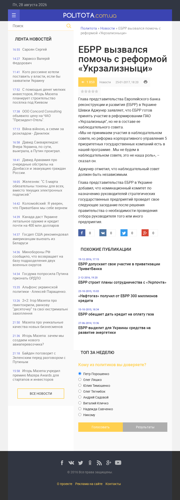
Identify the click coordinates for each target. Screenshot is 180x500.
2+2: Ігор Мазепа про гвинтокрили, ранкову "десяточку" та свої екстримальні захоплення (40, 307)
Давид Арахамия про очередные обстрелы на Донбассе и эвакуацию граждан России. (39, 166)
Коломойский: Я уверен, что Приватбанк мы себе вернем (40, 205)
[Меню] (14, 15)
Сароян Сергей (30, 49)
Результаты (145, 427)
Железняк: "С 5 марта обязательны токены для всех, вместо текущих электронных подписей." (38, 188)
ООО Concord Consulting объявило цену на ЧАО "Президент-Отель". (37, 115)
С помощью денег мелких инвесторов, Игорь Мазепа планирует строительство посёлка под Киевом (39, 96)
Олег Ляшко (92, 379)
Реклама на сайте (88, 483)
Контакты (113, 483)
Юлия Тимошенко (96, 385)
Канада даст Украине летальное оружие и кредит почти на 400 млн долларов (36, 221)
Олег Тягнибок (93, 391)
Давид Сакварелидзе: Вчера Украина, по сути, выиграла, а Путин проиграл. (37, 146)
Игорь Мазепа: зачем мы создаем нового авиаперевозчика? (38, 339)
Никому (88, 415)
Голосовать (101, 427)
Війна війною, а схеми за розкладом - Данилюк (38, 130)
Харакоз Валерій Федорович (31, 60)
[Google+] (108, 462)
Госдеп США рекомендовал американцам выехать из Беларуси (40, 238)
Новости (105, 82)
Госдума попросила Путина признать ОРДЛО (40, 275)
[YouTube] (118, 462)
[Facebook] (62, 462)
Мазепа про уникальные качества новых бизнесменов (38, 324)
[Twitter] (80, 462)
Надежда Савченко (97, 409)
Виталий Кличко (95, 403)
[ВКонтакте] (71, 462)
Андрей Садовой (95, 397)
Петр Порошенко (95, 374)
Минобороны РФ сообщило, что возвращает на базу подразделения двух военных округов (38, 258)
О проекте (64, 483)
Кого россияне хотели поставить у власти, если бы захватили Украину (36, 76)
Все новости (41, 393)
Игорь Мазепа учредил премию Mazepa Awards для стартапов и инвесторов (36, 375)
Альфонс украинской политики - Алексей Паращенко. (40, 289)
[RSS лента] (99, 462)
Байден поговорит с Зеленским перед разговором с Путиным (39, 357)
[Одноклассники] (90, 462)
